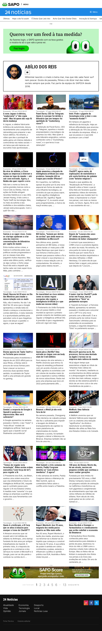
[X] (96, 602)
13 (64, 585)
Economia (7, 111)
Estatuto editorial (24, 621)
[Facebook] (91, 602)
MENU (25, 4)
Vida (71, 463)
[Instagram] (86, 602)
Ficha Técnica (8, 621)
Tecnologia (40, 111)
